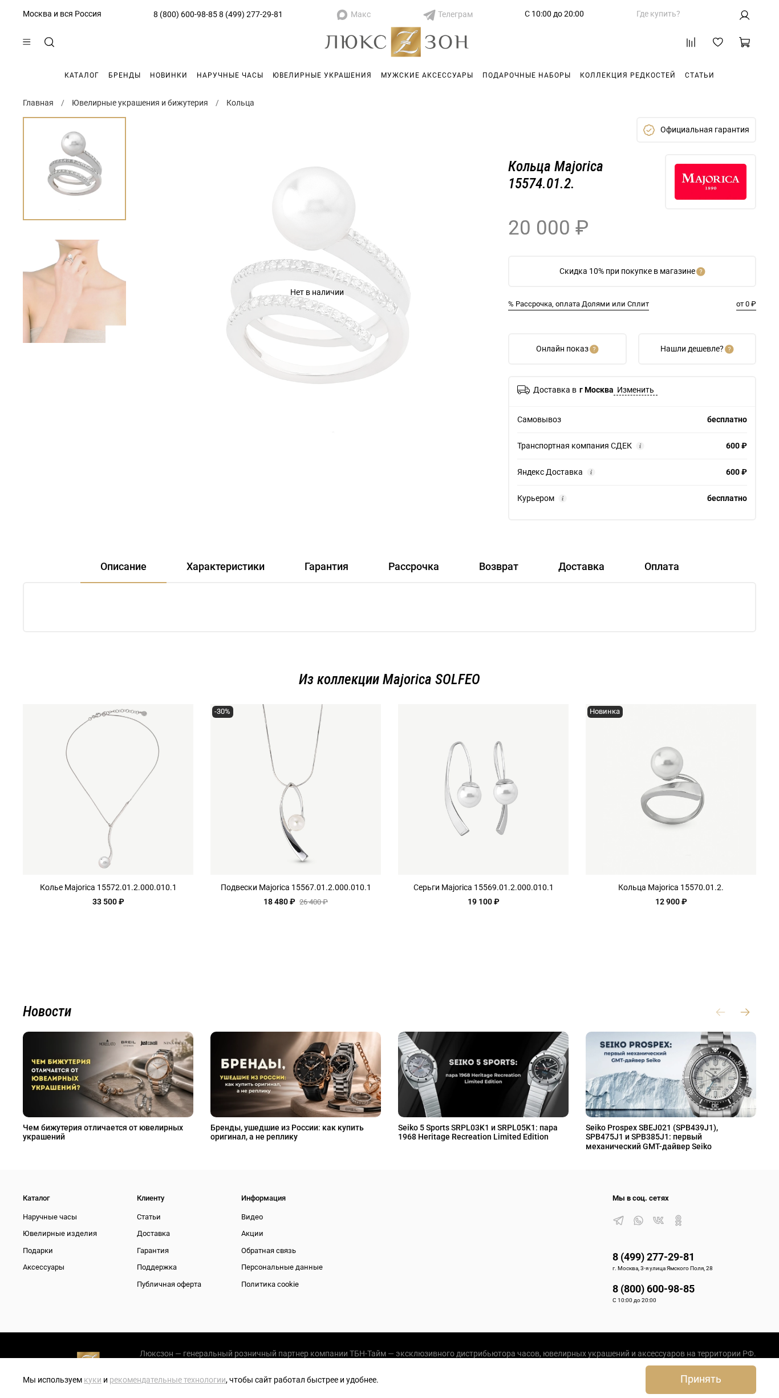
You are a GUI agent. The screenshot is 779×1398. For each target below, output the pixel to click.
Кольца (240, 102)
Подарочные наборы (526, 75)
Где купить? (658, 13)
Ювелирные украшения (322, 75)
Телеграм (455, 14)
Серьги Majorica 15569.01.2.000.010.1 (483, 887)
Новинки (169, 75)
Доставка (153, 1233)
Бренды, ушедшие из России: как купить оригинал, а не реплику (287, 1131)
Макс (361, 14)
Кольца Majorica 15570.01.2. (671, 887)
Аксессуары (43, 1267)
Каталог (81, 75)
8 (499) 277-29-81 (251, 14)
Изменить (635, 389)
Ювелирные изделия (60, 1233)
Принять (700, 1379)
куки (93, 1379)
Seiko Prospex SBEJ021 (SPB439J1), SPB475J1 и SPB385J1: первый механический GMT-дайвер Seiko (652, 1136)
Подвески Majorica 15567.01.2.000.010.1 (296, 887)
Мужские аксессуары (427, 75)
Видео (252, 1217)
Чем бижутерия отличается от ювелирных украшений (103, 1131)
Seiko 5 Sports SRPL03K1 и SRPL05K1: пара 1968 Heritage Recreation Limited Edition (478, 1131)
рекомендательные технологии (167, 1379)
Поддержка (157, 1267)
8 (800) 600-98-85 (185, 14)
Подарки (38, 1250)
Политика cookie (270, 1284)
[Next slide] (472, 292)
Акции (252, 1233)
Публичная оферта (169, 1284)
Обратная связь (268, 1250)
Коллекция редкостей (628, 75)
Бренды (124, 75)
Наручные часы (230, 75)
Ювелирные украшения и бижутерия (140, 102)
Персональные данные (282, 1267)
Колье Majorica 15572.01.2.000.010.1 (108, 887)
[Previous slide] (162, 292)
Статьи (700, 75)
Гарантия (153, 1250)
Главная (38, 102)
